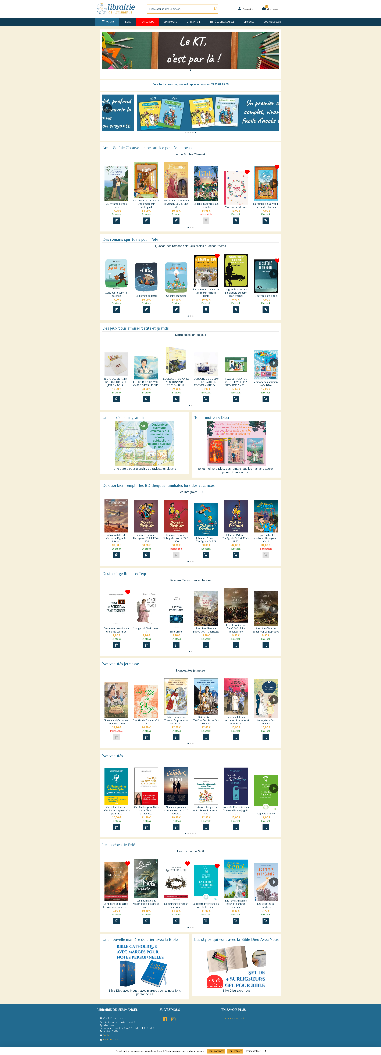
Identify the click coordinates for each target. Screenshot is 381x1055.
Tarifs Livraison (109, 1039)
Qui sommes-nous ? (234, 1018)
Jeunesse (249, 22)
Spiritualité (170, 22)
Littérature (193, 22)
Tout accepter (216, 1051)
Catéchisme (148, 22)
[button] (190, 70)
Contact (105, 1035)
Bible (128, 22)
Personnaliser (253, 1051)
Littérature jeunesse (222, 22)
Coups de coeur (272, 22)
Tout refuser (235, 1051)
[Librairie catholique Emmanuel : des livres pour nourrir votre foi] (116, 15)
